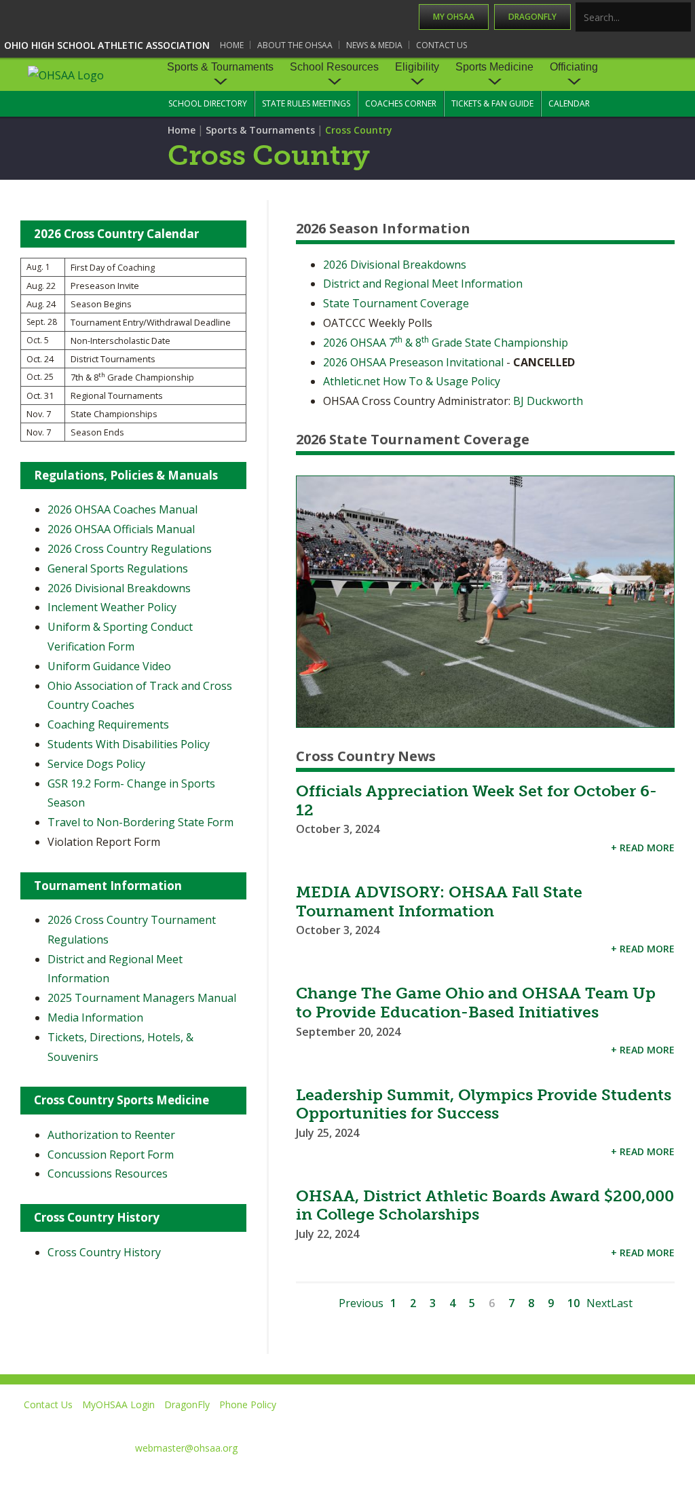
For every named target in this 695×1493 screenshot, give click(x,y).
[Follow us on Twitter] (487, 1424)
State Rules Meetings (306, 103)
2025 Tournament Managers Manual (142, 997)
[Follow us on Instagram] (610, 1424)
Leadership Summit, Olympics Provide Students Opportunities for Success (483, 1104)
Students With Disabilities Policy (129, 744)
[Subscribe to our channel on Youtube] (548, 1424)
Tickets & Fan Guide (492, 103)
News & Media (374, 45)
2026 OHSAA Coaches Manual (123, 509)
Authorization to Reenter (111, 1134)
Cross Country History (104, 1252)
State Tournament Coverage (396, 303)
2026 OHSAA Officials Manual (121, 529)
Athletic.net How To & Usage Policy (411, 381)
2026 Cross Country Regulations (130, 548)
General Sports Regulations (118, 568)
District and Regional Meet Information (423, 283)
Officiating (574, 67)
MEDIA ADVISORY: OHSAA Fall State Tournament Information (439, 901)
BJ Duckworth (548, 400)
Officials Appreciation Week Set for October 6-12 (476, 800)
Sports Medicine (494, 67)
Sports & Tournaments (220, 67)
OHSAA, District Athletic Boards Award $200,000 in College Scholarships (485, 1205)
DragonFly (532, 16)
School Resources (334, 67)
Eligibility (417, 67)
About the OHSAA (295, 45)
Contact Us (441, 45)
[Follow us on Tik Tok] (672, 1424)
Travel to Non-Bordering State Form (140, 822)
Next (598, 1303)
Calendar (569, 103)
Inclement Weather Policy (112, 607)
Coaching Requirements (108, 724)
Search (681, 18)
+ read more (643, 847)
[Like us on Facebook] (431, 1424)
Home (232, 45)
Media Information (95, 1017)
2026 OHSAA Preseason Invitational (413, 362)
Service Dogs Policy (96, 763)
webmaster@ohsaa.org (186, 1447)
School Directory (207, 103)
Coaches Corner (400, 103)
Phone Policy (247, 1404)
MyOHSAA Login (118, 1404)
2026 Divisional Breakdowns (394, 264)
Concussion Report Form (111, 1154)
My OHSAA (453, 16)
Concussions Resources (108, 1173)
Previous (361, 1303)
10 (573, 1303)
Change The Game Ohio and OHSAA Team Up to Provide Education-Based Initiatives (476, 1003)
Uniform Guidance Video (109, 666)
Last (622, 1303)
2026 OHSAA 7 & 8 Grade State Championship (445, 342)
